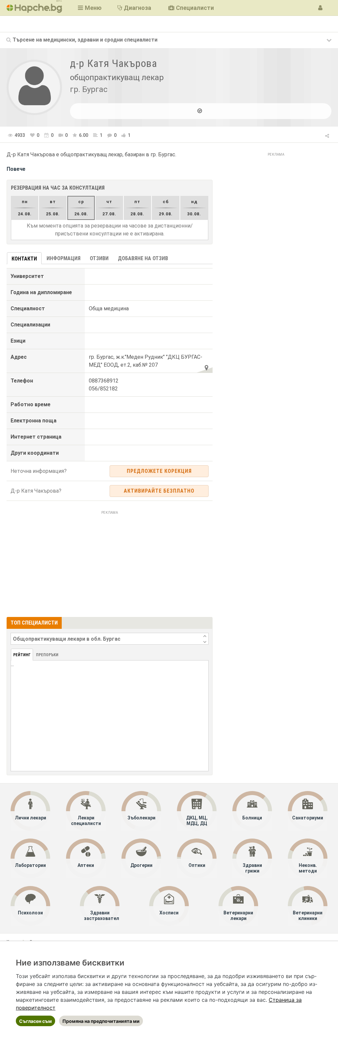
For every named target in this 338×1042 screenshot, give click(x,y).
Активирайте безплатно (159, 491)
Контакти (24, 259)
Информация (64, 258)
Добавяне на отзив (143, 258)
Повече (16, 169)
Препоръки (47, 655)
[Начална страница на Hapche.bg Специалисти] (34, 7)
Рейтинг (22, 655)
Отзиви (99, 258)
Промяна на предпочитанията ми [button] (101, 1021)
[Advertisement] (110, 563)
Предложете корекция (159, 471)
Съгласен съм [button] (35, 1021)
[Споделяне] (327, 135)
